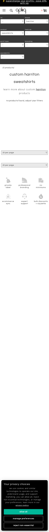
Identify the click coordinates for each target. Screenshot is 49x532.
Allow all (23, 512)
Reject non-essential (23, 525)
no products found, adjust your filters (24, 101)
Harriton (41, 89)
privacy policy (22, 505)
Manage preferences (23, 519)
